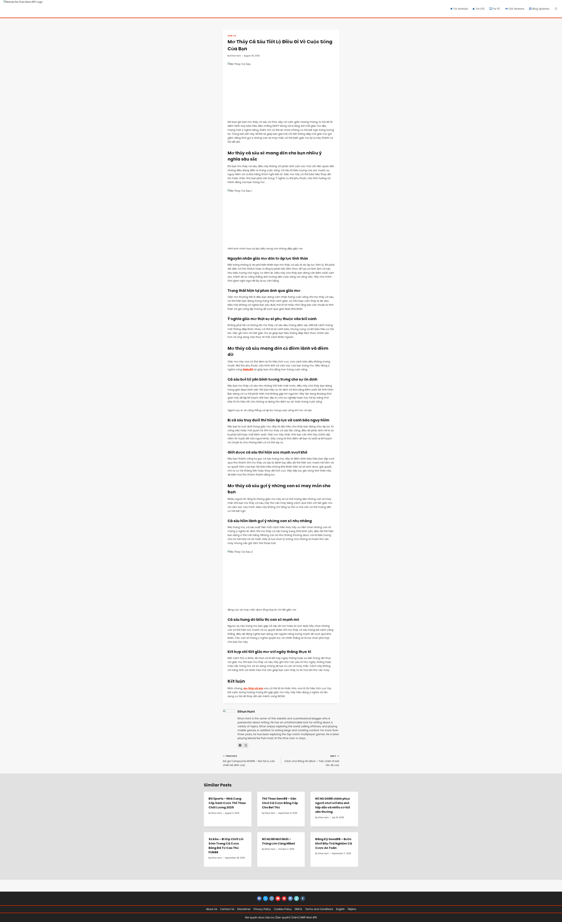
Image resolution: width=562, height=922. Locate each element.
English (340, 909)
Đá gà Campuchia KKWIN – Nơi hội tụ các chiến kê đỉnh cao (249, 761)
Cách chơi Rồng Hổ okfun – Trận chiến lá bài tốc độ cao (311, 761)
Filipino (352, 909)
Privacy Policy (262, 909)
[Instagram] (271, 898)
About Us (211, 909)
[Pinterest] (284, 898)
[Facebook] (259, 898)
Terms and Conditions (319, 909)
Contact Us (227, 909)
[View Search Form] (555, 8)
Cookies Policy (283, 909)
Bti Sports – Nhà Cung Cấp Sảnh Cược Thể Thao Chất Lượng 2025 (227, 803)
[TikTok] (296, 898)
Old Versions (516, 9)
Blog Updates (540, 9)
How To (232, 36)
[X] (265, 898)
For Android (461, 9)
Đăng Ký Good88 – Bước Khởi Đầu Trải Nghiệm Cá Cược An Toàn (333, 843)
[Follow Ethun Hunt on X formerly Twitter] (245, 745)
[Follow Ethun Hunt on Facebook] (240, 745)
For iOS (480, 9)
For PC (496, 9)
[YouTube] (277, 898)
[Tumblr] (302, 898)
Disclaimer (244, 909)
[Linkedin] (290, 898)
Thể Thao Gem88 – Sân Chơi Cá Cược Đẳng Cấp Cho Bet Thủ (280, 803)
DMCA (298, 909)
